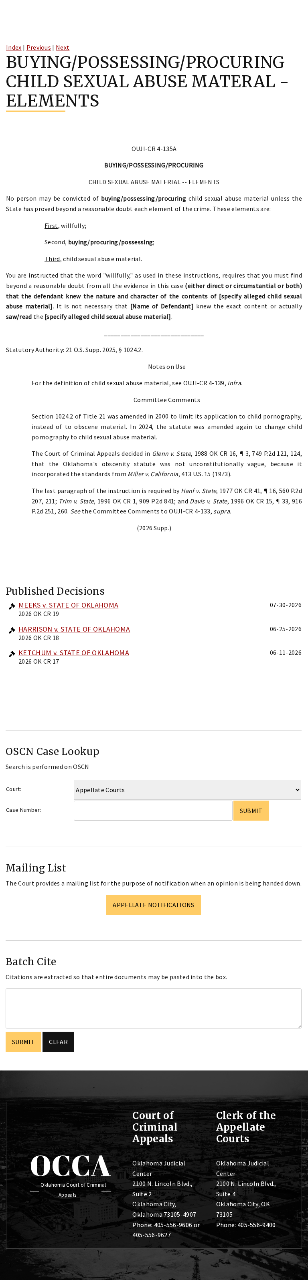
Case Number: (23, 810)
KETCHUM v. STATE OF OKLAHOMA (73, 652)
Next (62, 47)
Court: (13, 789)
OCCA (70, 1165)
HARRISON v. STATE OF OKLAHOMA (74, 629)
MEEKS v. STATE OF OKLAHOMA (68, 605)
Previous (38, 47)
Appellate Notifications (153, 905)
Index (14, 47)
